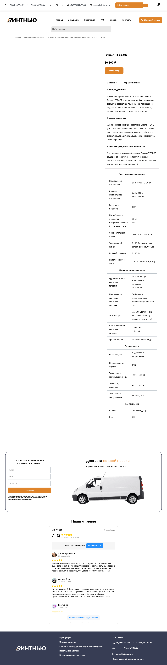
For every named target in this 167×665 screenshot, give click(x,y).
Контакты (126, 20)
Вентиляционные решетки (72, 655)
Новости (113, 20)
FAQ (102, 20)
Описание (112, 83)
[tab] (112, 83)
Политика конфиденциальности (128, 659)
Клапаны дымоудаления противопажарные (80, 646)
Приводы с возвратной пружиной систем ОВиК (69, 37)
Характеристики (132, 83)
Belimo (43, 37)
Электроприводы (31, 37)
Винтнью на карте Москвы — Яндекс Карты (83, 622)
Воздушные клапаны (69, 651)
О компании (73, 20)
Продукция (89, 20)
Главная (59, 20)
